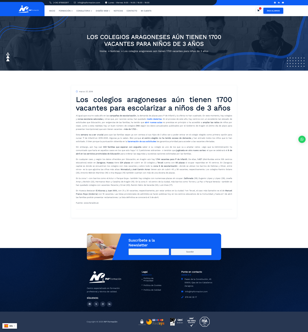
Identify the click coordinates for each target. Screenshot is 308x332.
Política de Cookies (152, 285)
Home (103, 51)
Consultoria (83, 11)
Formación (65, 11)
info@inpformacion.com (89, 2)
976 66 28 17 (191, 297)
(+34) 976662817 (61, 2)
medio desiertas (154, 119)
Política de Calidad (152, 290)
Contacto (132, 11)
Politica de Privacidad (148, 279)
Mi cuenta (146, 11)
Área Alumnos (273, 11)
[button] (302, 139)
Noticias (118, 11)
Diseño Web (102, 11)
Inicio (52, 11)
